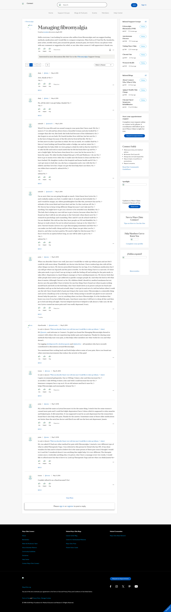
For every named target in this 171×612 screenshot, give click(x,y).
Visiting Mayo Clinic (130, 46)
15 (47, 65)
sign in (62, 506)
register (70, 506)
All (145, 21)
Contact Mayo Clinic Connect (30, 563)
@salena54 (49, 123)
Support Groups (64, 13)
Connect (29, 3)
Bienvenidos (134, 271)
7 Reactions (56, 49)
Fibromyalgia (29, 21)
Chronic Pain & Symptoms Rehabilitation (128, 102)
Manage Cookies (46, 598)
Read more (134, 206)
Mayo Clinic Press (71, 543)
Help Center (118, 13)
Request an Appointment (120, 579)
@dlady (46, 73)
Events (94, 13)
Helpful (44, 51)
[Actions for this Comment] (113, 84)
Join (134, 5)
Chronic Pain (127, 54)
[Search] (59, 4)
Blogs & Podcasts (80, 13)
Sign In (143, 5)
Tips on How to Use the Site (134, 223)
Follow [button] (143, 26)
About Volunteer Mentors (29, 547)
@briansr (47, 371)
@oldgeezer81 (52, 344)
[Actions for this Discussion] (113, 50)
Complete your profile (134, 244)
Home (50, 13)
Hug (50, 51)
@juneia (46, 257)
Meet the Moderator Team (30, 543)
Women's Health (128, 63)
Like (39, 51)
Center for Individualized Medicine (76, 539)
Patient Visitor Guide (72, 547)
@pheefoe (77, 344)
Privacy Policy (36, 598)
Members (105, 13)
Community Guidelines (28, 551)
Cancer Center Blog (71, 535)
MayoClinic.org (26, 587)
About (24, 535)
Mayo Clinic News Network (118, 535)
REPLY (40, 90)
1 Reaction (56, 84)
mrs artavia (49, 32)
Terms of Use (26, 598)
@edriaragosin (64, 344)
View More (69, 498)
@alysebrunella (53, 325)
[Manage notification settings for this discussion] (110, 49)
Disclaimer (25, 555)
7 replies (40, 317)
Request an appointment (134, 136)
